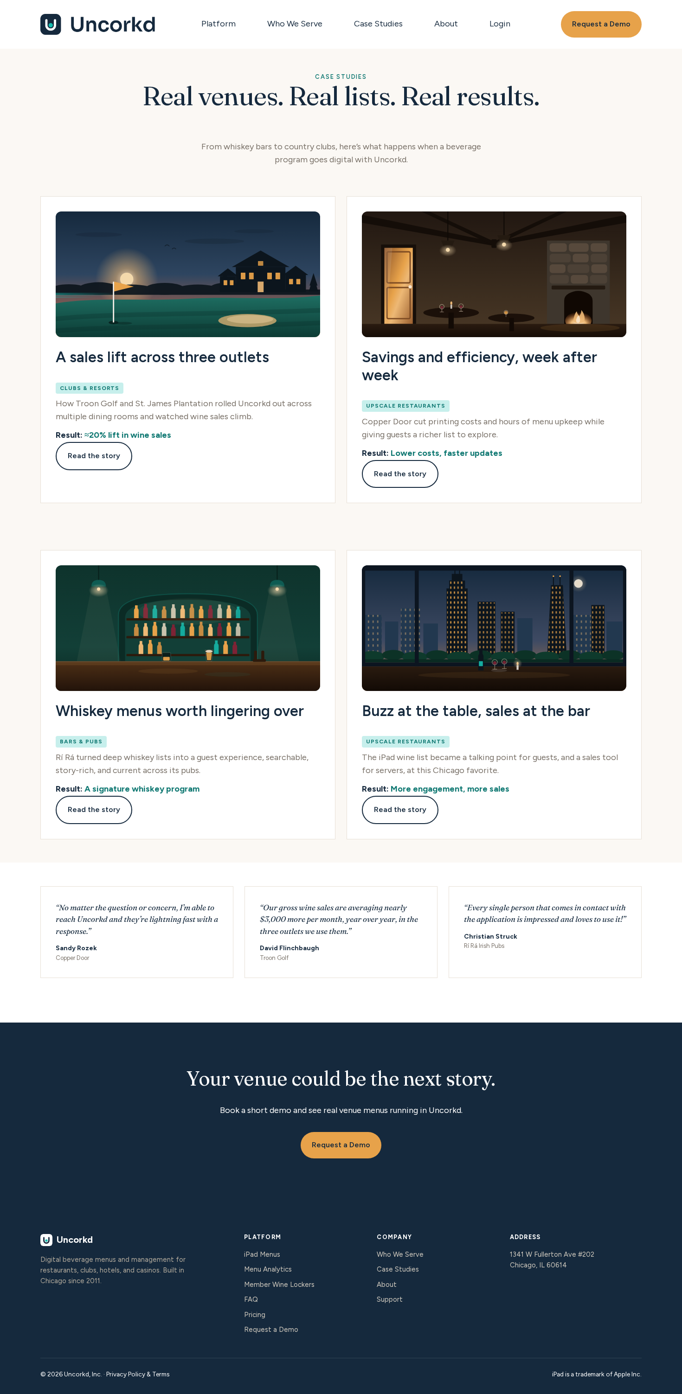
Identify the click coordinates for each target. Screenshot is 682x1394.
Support (390, 1299)
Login (499, 24)
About (446, 24)
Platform (218, 24)
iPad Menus (262, 1254)
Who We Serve (294, 24)
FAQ (251, 1299)
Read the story (94, 455)
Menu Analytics (268, 1269)
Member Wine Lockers (279, 1284)
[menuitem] (221, 24)
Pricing (254, 1315)
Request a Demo (601, 23)
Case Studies (378, 24)
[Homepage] (98, 24)
